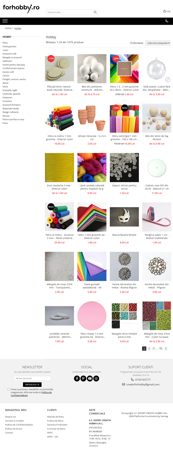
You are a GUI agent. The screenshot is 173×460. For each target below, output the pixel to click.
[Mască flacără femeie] (124, 217)
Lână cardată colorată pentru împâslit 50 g (92, 187)
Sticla (5, 86)
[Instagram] (96, 378)
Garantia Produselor (57, 424)
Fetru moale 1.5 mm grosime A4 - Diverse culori (92, 335)
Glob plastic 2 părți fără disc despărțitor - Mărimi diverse (157, 88)
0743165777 (143, 379)
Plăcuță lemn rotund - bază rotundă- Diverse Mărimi (59, 88)
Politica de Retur (55, 420)
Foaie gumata (9, 46)
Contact (9, 432)
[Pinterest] (83, 378)
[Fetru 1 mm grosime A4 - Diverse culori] (91, 217)
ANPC (50, 432)
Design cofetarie (11, 112)
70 (160, 348)
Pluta (5, 123)
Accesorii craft (9, 53)
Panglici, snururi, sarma (14, 79)
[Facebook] (77, 378)
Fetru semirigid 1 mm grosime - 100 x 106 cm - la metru (124, 137)
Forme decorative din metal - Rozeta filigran (124, 286)
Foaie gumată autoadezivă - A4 (92, 286)
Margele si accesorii (12, 57)
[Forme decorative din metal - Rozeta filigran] (124, 266)
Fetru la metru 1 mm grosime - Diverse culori (59, 137)
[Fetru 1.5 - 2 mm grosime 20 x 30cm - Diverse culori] (124, 68)
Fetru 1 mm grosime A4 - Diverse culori (92, 236)
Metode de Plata (55, 416)
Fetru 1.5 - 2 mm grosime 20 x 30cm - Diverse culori (124, 88)
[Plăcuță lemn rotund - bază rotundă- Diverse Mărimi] (59, 68)
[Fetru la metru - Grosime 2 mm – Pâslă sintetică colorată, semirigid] (59, 217)
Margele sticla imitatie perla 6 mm (124, 335)
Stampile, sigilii (10, 90)
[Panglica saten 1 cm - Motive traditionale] (156, 217)
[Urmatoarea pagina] (166, 348)
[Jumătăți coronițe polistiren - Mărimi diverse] (59, 315)
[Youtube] (90, 378)
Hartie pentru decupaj (14, 64)
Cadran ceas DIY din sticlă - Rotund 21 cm (157, 187)
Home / (9, 28)
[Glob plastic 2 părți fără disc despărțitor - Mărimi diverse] (156, 68)
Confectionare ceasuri (13, 68)
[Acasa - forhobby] (22, 9)
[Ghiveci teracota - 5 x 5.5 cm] (91, 118)
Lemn (5, 50)
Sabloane (7, 60)
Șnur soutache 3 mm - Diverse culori (59, 187)
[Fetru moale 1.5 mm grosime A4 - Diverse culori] (91, 315)
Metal (5, 82)
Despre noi (10, 416)
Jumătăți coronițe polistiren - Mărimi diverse (59, 335)
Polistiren (7, 97)
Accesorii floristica (11, 104)
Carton (6, 75)
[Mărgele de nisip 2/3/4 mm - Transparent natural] (59, 266)
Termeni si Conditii (14, 420)
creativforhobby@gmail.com (142, 384)
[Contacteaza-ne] (166, 21)
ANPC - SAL (52, 436)
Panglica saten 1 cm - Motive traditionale (157, 236)
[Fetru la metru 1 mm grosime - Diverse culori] (59, 118)
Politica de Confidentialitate (19, 424)
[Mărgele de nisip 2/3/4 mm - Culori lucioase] (156, 315)
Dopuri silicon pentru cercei (124, 187)
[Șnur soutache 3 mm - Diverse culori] (59, 167)
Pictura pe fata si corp (13, 119)
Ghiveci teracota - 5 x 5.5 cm (92, 137)
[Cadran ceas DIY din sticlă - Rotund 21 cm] (156, 167)
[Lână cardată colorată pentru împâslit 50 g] (91, 167)
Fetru (5, 42)
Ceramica (7, 101)
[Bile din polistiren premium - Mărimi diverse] (91, 68)
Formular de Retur (56, 428)
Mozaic (6, 115)
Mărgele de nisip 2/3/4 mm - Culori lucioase (157, 335)
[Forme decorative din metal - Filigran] (156, 266)
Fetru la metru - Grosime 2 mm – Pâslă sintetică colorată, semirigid (59, 236)
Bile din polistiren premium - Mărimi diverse (92, 88)
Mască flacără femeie (124, 234)
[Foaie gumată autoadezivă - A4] (91, 266)
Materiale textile (11, 108)
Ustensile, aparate (11, 93)
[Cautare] (95, 12)
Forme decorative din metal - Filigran (157, 286)
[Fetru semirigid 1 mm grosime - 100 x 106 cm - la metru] (124, 118)
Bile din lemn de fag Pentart (156, 137)
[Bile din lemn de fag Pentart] (156, 118)
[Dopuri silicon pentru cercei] (124, 167)
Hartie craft (8, 71)
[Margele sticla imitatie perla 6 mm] (124, 315)
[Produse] (5, 21)
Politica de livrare (13, 428)
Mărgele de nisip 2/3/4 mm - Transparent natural (59, 286)
